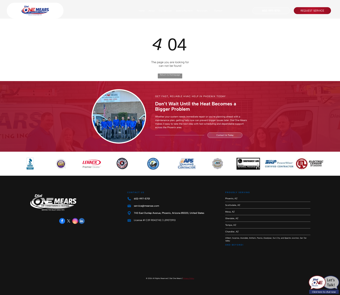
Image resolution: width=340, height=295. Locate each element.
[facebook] (62, 221)
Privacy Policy (188, 278)
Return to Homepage (170, 75)
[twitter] (69, 221)
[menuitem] (142, 10)
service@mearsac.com (146, 205)
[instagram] (75, 221)
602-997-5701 (142, 198)
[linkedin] (82, 221)
